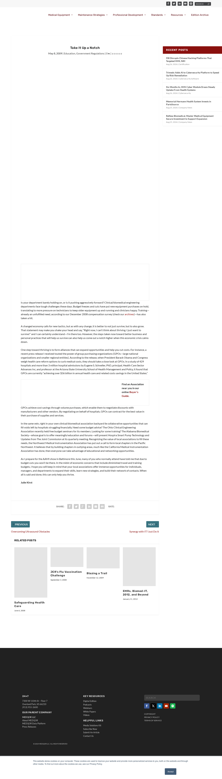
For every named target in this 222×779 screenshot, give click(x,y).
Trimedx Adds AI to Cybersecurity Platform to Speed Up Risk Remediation (192, 74)
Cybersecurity (185, 93)
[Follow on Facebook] (146, 706)
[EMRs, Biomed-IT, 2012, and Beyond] (139, 566)
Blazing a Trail (97, 573)
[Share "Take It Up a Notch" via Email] (95, 506)
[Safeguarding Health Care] (30, 572)
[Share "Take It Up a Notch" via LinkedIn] (89, 506)
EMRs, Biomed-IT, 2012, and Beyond (136, 592)
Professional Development (128, 15)
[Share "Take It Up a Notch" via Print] (102, 506)
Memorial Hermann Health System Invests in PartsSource (188, 103)
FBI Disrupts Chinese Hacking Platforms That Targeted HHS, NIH (189, 59)
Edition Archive (200, 15)
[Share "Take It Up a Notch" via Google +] (82, 506)
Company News (185, 107)
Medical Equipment (59, 15)
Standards (157, 15)
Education (69, 53)
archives (129, 314)
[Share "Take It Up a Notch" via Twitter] (76, 506)
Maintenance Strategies (91, 15)
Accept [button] (171, 771)
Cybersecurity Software (189, 78)
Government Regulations (90, 53)
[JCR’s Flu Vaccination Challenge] (67, 557)
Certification (184, 64)
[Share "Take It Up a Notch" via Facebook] (69, 506)
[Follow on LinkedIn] (159, 706)
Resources (177, 15)
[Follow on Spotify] (172, 706)
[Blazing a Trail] (103, 557)
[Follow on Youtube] (166, 706)
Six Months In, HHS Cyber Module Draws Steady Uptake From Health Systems (190, 88)
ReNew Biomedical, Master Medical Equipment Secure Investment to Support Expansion (190, 117)
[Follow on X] (153, 706)
